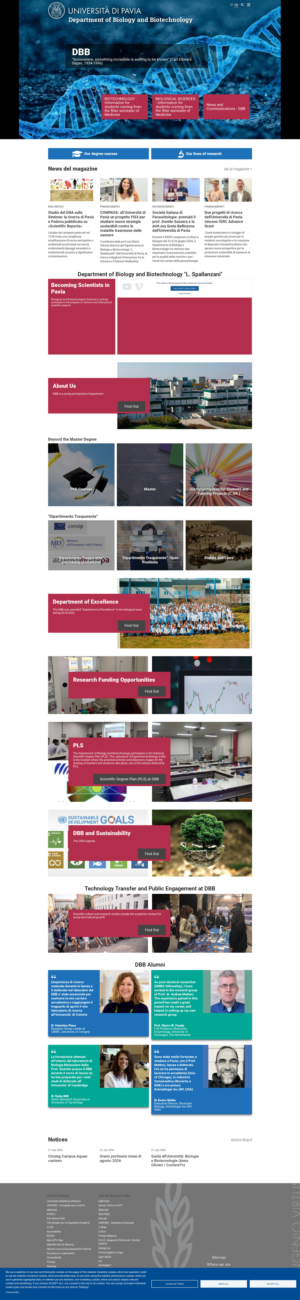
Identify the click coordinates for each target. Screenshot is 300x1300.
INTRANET (105, 1265)
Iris (100, 1261)
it (231, 5)
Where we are (218, 1264)
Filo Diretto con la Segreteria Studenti (68, 1222)
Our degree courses (101, 154)
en (236, 5)
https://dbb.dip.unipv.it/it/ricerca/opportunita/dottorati (81, 499)
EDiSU (51, 1235)
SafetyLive (104, 1248)
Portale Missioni (107, 1235)
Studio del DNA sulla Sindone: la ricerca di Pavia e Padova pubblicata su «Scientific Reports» (71, 219)
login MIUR (104, 1257)
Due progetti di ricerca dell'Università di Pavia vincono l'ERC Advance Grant (224, 219)
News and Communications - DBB (226, 107)
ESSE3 (51, 1214)
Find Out (132, 406)
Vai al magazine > (238, 169)
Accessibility (54, 1231)
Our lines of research (204, 154)
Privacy (51, 1262)
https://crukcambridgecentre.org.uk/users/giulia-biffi (98, 1076)
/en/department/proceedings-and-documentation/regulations (219, 563)
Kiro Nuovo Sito (56, 1218)
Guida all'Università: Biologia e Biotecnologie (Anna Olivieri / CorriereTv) (175, 1160)
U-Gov (102, 1231)
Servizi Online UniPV (110, 1205)
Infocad (102, 1218)
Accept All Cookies (185, 293)
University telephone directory (64, 1201)
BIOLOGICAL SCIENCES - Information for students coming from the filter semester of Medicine (175, 107)
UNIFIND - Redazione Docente (116, 1222)
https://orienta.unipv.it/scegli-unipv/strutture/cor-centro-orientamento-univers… (219, 499)
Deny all (224, 1284)
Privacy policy (12, 1292)
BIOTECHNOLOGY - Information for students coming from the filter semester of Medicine (123, 107)
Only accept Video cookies (185, 288)
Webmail (52, 1209)
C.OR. (50, 1227)
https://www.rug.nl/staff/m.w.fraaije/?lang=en (201, 1004)
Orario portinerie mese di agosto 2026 (120, 1158)
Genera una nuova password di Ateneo (69, 1249)
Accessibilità (54, 1257)
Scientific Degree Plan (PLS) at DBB (129, 779)
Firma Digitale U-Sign (110, 1252)
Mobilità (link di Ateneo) (60, 1244)
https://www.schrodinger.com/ (201, 1079)
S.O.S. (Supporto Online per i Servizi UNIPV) (119, 1241)
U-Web (102, 1227)
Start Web (104, 1214)
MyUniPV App (55, 1240)
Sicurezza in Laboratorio (61, 1253)
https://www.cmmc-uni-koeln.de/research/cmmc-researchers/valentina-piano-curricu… (98, 1003)
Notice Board (241, 1140)
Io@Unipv (104, 1201)
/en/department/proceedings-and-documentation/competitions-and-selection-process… (150, 563)
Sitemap (51, 1266)
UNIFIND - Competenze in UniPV (66, 1205)
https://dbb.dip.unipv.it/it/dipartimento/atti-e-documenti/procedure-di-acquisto (81, 563)
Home (249, 4)
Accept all (273, 1284)
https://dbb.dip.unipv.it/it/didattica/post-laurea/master (150, 499)
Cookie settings (174, 1284)
